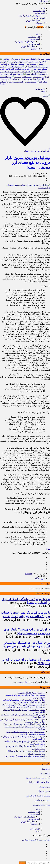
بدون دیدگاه (40, 578)
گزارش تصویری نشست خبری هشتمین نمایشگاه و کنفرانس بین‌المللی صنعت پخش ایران (24, 64)
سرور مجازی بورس (41, 805)
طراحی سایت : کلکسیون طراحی (36, 840)
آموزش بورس (39, 18)
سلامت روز (45, 773)
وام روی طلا (44, 787)
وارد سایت (22, 682)
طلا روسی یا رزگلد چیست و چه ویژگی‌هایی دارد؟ (24, 724)
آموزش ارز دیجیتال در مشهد (38, 778)
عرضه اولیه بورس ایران (29, 15)
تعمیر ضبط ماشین (42, 800)
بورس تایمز (40, 89)
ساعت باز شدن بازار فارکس (38, 796)
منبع (48, 549)
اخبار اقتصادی (39, 11)
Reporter (28, 573)
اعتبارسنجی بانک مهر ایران (39, 782)
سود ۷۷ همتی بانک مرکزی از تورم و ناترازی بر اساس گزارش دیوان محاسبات (23, 79)
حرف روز (46, 769)
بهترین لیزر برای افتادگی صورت (36, 59)
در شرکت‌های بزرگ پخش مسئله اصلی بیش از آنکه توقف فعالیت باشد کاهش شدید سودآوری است (23, 69)
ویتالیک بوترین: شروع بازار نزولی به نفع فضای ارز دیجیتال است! (27, 162)
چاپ (43, 91)
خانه (43, 8)
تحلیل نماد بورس (33, 20)
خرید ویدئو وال (44, 791)
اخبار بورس (40, 13)
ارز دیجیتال (40, 23)
